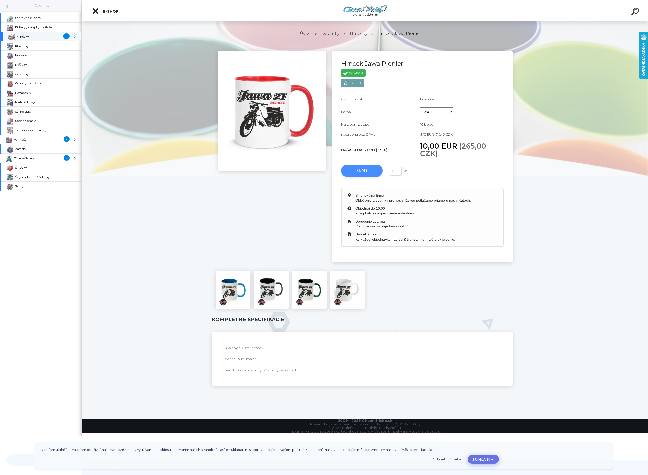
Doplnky (41, 5)
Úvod (305, 33)
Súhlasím (483, 459)
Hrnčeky (358, 33)
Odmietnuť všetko (447, 459)
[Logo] (365, 10)
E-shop (110, 11)
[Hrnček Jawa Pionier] (272, 52)
